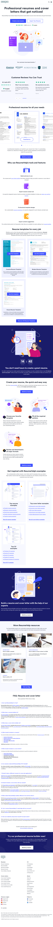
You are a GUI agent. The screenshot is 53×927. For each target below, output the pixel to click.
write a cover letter (42, 791)
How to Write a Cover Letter (6, 884)
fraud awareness (26, 819)
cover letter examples (25, 791)
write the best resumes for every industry (12, 800)
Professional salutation (9, 754)
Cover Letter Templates (6, 878)
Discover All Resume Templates (26, 320)
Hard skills (6, 740)
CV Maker (29, 865)
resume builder (47, 224)
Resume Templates (5, 864)
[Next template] (43, 127)
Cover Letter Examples (5, 881)
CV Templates (30, 864)
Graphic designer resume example (12, 514)
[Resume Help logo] (4, 2)
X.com (30, 900)
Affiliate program (30, 891)
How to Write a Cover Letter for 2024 (38, 651)
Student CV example (9, 557)
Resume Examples (5, 867)
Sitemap (28, 893)
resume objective (16, 738)
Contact (28, 879)
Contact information (8, 737)
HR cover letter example (35, 510)
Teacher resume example (10, 516)
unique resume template (20, 717)
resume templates (18, 210)
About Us (29, 878)
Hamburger (51, 2)
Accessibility (29, 890)
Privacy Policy (30, 888)
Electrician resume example (10, 512)
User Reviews (30, 883)
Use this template (14, 253)
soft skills (12, 740)
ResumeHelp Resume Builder (11, 798)
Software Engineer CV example (11, 559)
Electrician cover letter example (37, 512)
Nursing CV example (9, 553)
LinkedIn (30, 902)
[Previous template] (9, 127)
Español (4, 902)
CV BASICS (5, 675)
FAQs (28, 884)
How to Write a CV (31, 870)
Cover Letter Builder (5, 879)
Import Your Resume (35, 21)
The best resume (40, 734)
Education (6, 741)
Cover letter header (8, 753)
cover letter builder (15, 178)
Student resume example (10, 508)
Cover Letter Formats (5, 883)
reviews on (27, 25)
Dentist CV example (9, 555)
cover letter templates (14, 791)
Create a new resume (18, 21)
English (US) (5, 898)
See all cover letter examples (37, 519)
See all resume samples (9, 519)
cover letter (35, 785)
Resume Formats (4, 869)
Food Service (26, 139)
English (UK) (5, 900)
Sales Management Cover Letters (38, 514)
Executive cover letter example (37, 508)
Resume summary (7, 738)
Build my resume (26, 157)
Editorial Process (30, 881)
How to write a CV (7, 676)
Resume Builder (4, 865)
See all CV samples (8, 562)
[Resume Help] (26, 857)
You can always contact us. (26, 828)
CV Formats (29, 869)
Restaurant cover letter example (37, 506)
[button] (4, 908)
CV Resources (30, 872)
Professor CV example (9, 551)
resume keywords (45, 775)
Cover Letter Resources (6, 886)
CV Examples (30, 867)
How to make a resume (8, 651)
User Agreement (30, 886)
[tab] (21, 145)
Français (4, 904)
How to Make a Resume (6, 870)
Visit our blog (26, 687)
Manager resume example (10, 510)
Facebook (31, 898)
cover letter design (17, 726)
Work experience (7, 739)
